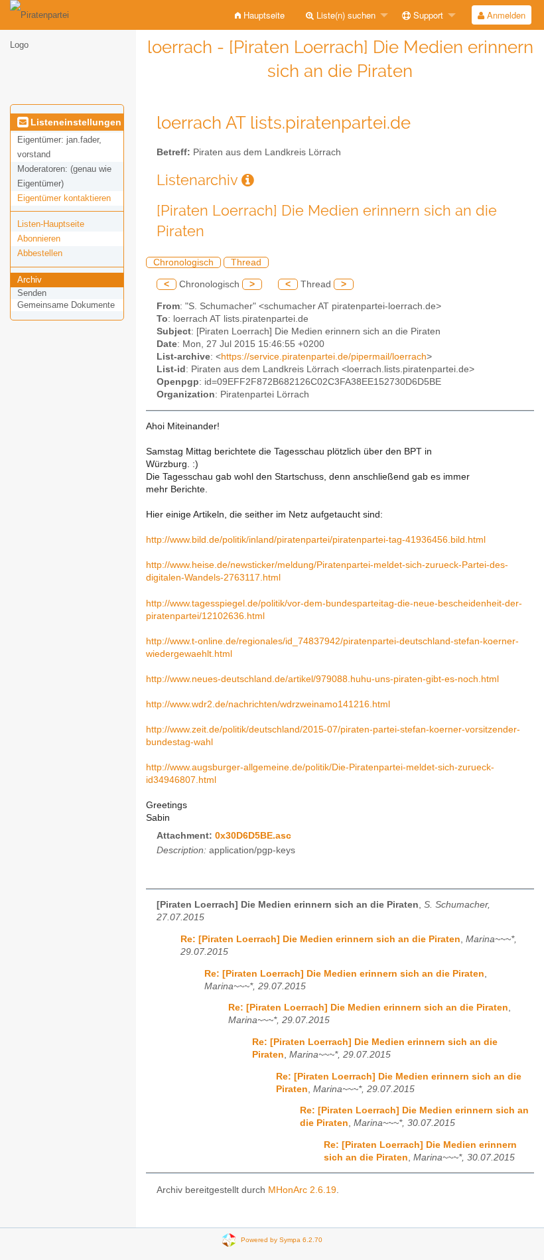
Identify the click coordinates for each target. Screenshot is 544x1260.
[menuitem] (259, 15)
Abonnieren (38, 239)
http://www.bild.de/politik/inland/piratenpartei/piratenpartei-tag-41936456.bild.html (316, 540)
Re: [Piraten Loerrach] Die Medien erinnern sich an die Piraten (320, 939)
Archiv (29, 280)
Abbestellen (39, 253)
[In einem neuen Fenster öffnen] (247, 180)
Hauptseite (263, 15)
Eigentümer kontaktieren (64, 198)
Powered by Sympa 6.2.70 (281, 1239)
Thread (246, 262)
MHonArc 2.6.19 (302, 1190)
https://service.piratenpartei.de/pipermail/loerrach (324, 357)
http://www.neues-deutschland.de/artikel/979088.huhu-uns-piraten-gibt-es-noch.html (322, 679)
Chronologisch (183, 262)
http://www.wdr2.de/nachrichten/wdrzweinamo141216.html (268, 704)
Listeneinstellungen (74, 122)
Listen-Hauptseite (50, 224)
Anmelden (504, 15)
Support (427, 15)
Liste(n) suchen (344, 15)
